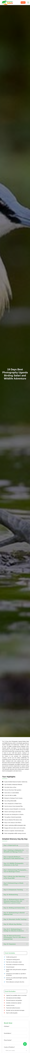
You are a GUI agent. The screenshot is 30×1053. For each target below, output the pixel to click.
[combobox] (15, 1050)
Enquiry (23, 2)
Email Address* (7, 1033)
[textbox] (15, 1050)
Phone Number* (8, 1040)
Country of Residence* (9, 1047)
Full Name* (6, 1026)
